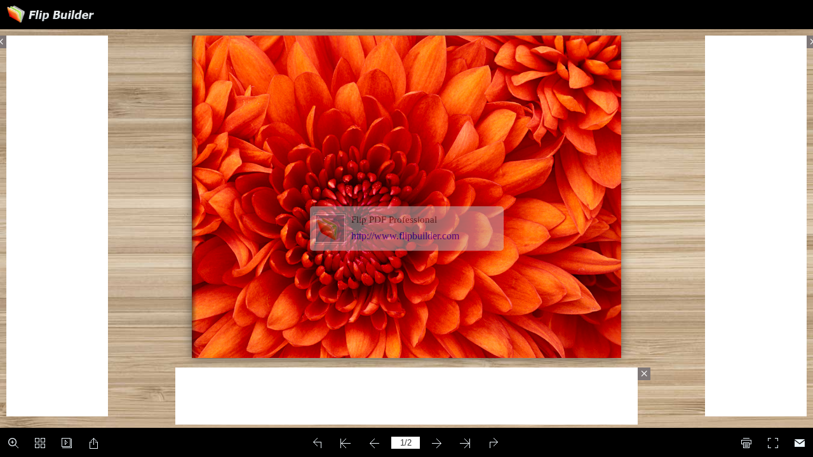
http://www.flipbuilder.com (405, 235)
